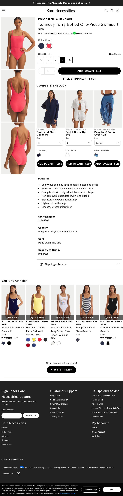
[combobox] (50, 143)
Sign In (94, 427)
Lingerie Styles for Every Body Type (106, 408)
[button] (2, 10)
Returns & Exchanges (59, 404)
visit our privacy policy (68, 493)
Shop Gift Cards (57, 412)
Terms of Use (92, 467)
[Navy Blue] (41, 47)
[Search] (106, 10)
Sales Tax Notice (107, 467)
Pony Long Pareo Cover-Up (104, 133)
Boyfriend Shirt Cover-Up (46, 133)
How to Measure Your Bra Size (104, 412)
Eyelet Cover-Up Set (76, 133)
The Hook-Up (97, 416)
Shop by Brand (56, 416)
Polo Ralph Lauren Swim (55, 19)
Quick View (13, 318)
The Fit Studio (97, 400)
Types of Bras (97, 404)
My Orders (96, 436)
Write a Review (64, 370)
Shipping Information (59, 400)
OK (111, 490)
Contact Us (55, 408)
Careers (5, 427)
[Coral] (49, 47)
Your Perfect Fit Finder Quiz (103, 395)
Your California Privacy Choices (38, 467)
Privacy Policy (60, 467)
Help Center (55, 395)
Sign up (31, 415)
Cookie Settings (90, 490)
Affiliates (5, 436)
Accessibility (8, 473)
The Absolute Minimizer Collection (62, 2)
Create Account (98, 432)
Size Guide (115, 53)
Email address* (8, 409)
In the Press (7, 432)
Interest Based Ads (76, 467)
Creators (5, 440)
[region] (61, 489)
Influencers (6, 444)
